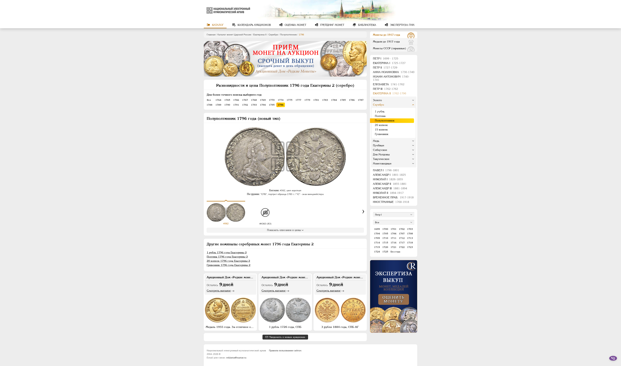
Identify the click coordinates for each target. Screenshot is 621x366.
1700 (385, 229)
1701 (393, 229)
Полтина (380, 116)
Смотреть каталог (219, 290)
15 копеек (381, 129)
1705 (385, 233)
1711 (393, 238)
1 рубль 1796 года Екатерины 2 (227, 252)
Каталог (217, 24)
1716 (393, 242)
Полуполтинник (288, 34)
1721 (393, 247)
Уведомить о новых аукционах (287, 337)
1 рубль (380, 111)
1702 (402, 229)
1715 (385, 242)
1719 (377, 247)
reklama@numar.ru (236, 357)
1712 (402, 238)
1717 (402, 242)
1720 (385, 247)
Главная (211, 34)
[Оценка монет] (393, 296)
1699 (377, 229)
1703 (410, 229)
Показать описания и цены (284, 230)
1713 (410, 238)
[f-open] (613, 358)
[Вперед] (363, 212)
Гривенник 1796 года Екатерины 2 (228, 265)
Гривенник (381, 134)
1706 (393, 233)
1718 (410, 242)
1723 (410, 247)
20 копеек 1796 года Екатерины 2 (228, 260)
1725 (385, 251)
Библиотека (366, 24)
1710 (385, 238)
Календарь (254, 24)
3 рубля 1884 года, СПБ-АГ (340, 327)
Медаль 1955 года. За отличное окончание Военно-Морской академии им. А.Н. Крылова (231, 327)
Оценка (295, 24)
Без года (395, 251)
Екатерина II (260, 34)
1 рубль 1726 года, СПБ (285, 327)
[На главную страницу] (228, 10)
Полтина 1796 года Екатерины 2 (227, 256)
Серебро (273, 34)
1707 (402, 233)
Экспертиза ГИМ (401, 24)
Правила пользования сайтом (285, 350)
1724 (377, 251)
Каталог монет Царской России (234, 34)
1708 (410, 233)
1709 (377, 238)
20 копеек (381, 125)
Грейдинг (331, 24)
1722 (402, 247)
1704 (377, 233)
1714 (377, 242)
